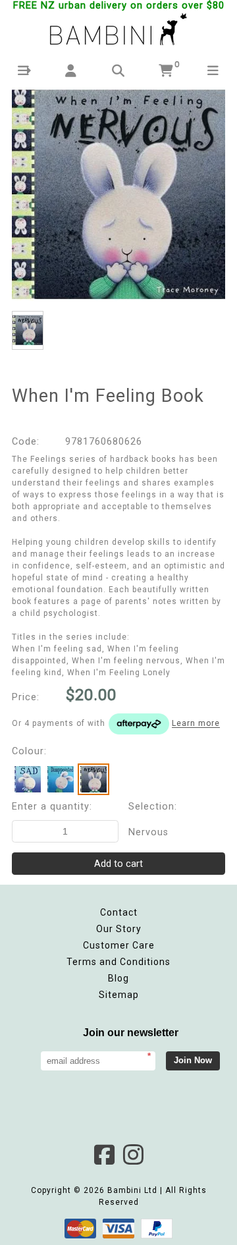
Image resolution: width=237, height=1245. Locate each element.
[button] (24, 71)
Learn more (196, 724)
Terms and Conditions (118, 961)
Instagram (133, 1155)
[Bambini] (118, 30)
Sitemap (119, 994)
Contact (119, 912)
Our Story (119, 929)
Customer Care (119, 945)
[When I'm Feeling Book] (118, 194)
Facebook (104, 1155)
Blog (118, 978)
